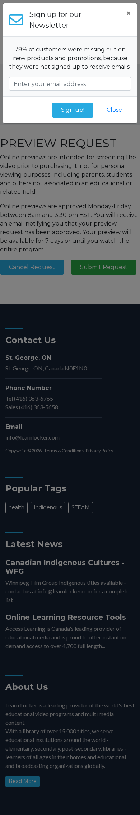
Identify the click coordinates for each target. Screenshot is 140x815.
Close (114, 109)
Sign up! (72, 109)
